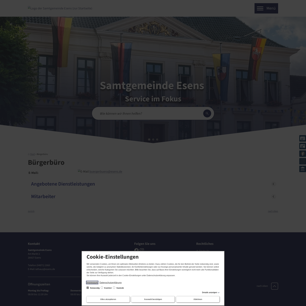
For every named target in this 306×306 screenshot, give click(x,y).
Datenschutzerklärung (110, 282)
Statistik (120, 288)
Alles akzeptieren (108, 299)
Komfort (108, 288)
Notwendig (95, 288)
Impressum (92, 282)
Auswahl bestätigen (153, 299)
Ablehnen (197, 299)
